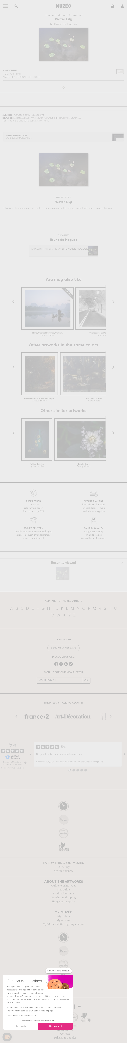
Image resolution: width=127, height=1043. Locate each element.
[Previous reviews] (31, 754)
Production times (63, 893)
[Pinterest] (66, 665)
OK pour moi (55, 1026)
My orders (63, 916)
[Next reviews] (124, 754)
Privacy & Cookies (65, 1038)
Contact (65, 1034)
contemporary (49, 208)
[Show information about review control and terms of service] (25, 762)
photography (26, 208)
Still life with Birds (94, 400)
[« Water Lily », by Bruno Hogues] (62, 573)
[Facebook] (56, 665)
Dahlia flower (84, 465)
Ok (86, 680)
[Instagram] (61, 665)
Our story (63, 867)
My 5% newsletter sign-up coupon (64, 924)
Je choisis (21, 1026)
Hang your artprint (63, 901)
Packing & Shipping (63, 897)
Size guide (63, 889)
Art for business (63, 871)
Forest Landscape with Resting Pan (39, 400)
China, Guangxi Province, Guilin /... (47, 334)
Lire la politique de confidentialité (21, 1016)
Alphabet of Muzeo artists (63, 601)
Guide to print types (63, 886)
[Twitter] (70, 665)
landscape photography (94, 208)
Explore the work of (59, 249)
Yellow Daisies (37, 465)
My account (63, 920)
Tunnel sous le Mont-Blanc (101, 334)
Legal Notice (65, 1030)
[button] (7, 1037)
